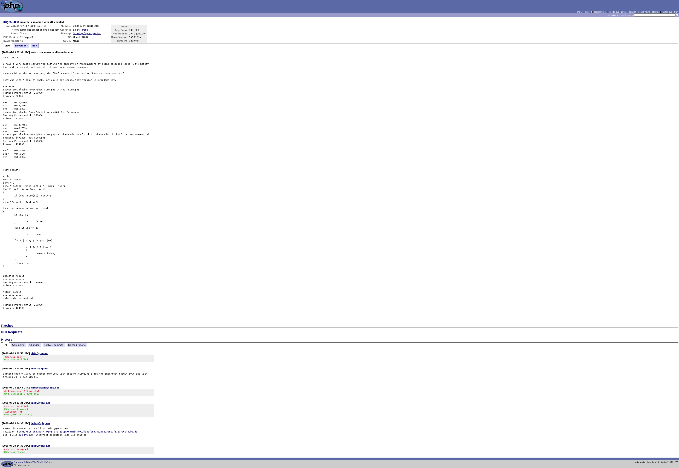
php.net (580, 12)
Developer (21, 45)
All (6, 344)
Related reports (77, 344)
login (676, 12)
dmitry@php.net (40, 402)
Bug (5, 22)
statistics (656, 12)
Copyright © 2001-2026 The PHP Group (33, 462)
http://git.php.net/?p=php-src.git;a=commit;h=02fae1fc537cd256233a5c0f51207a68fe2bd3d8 (77, 431)
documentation (600, 12)
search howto (644, 12)
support (588, 12)
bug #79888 (26, 435)
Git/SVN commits (53, 344)
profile (85, 29)
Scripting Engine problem (87, 33)
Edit (34, 45)
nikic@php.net (39, 353)
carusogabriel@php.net (44, 387)
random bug (667, 12)
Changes (34, 344)
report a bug (614, 12)
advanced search (628, 12)
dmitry (76, 29)
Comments (18, 344)
